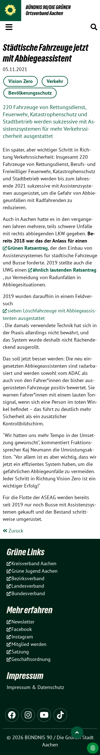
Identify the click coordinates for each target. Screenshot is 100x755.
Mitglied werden (28, 644)
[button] (9, 26)
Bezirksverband (27, 578)
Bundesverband (28, 593)
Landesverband (27, 586)
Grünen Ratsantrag (28, 248)
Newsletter (22, 621)
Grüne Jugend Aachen (34, 571)
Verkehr (55, 81)
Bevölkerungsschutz (30, 93)
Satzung (20, 651)
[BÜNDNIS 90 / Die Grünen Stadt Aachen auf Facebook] (12, 715)
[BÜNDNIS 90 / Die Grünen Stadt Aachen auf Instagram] (28, 715)
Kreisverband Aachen (33, 563)
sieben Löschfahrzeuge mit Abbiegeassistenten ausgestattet (49, 314)
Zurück (15, 530)
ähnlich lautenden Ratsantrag (64, 270)
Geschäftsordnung (31, 659)
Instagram (22, 636)
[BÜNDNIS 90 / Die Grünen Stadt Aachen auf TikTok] (60, 715)
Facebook (21, 629)
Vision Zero (20, 81)
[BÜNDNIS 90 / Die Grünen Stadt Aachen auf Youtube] (44, 715)
